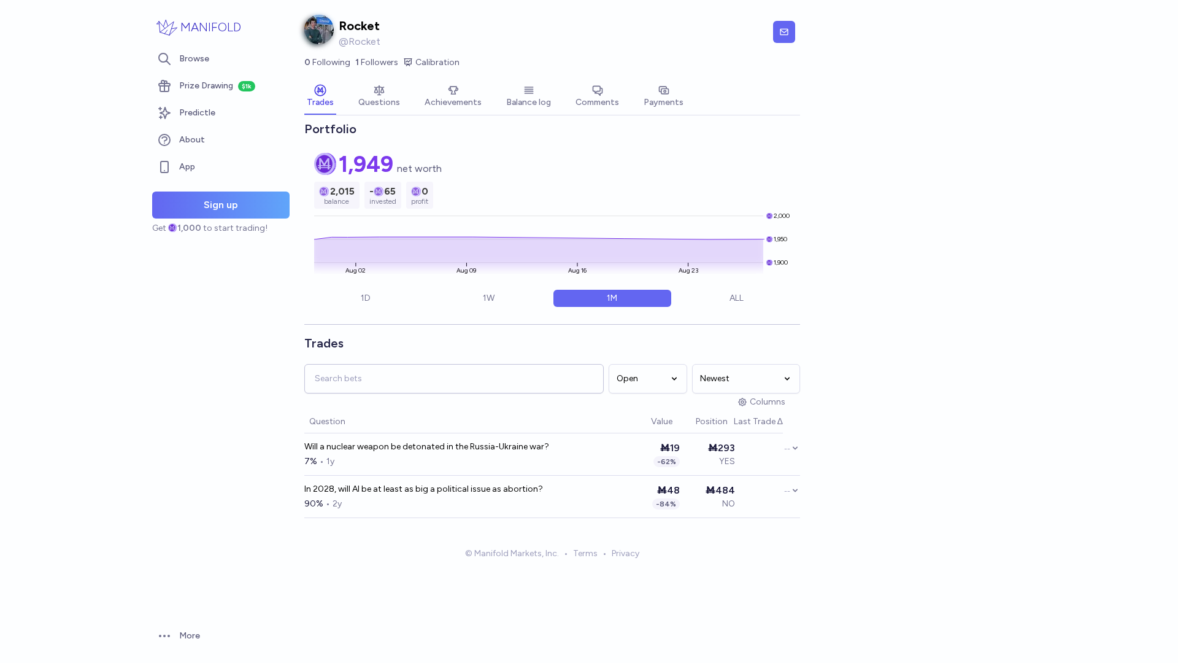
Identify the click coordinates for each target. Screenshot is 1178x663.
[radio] (365, 298)
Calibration (437, 62)
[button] (644, 422)
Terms (585, 553)
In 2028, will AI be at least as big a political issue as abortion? (423, 489)
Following (327, 62)
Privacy (625, 553)
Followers (376, 62)
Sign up (221, 205)
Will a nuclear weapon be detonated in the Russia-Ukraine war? (426, 446)
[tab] (320, 97)
